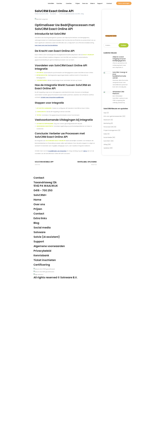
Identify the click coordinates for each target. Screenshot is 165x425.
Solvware (39, 232)
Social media (42, 227)
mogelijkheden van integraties (57, 151)
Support (100, 3)
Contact (109, 3)
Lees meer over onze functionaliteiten (46, 45)
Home (37, 200)
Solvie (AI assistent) (47, 237)
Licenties (69, 3)
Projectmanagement (111, 130)
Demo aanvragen (123, 3)
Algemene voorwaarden (49, 246)
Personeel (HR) (109, 127)
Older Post (44, 163)
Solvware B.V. (68, 277)
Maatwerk (107, 120)
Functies (59, 3)
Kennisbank (41, 255)
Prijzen (78, 3)
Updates (106, 148)
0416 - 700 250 (43, 190)
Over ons (85, 3)
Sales (105, 134)
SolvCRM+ (51, 3)
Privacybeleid (42, 251)
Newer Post (87, 163)
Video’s (92, 3)
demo (85, 151)
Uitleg (82, 14)
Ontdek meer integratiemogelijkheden (52, 97)
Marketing (107, 123)
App (105, 113)
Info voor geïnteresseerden (68, 14)
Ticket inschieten (45, 260)
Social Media (108, 137)
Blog (36, 223)
